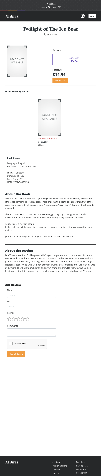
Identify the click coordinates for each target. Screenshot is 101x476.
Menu (92, 16)
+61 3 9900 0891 (50, 4)
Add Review (13, 284)
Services (56, 462)
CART (55, 7)
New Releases (82, 466)
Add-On (55, 473)
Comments (12, 325)
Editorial (56, 469)
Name (10, 290)
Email (9, 301)
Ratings (10, 312)
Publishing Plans (59, 466)
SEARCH (44, 7)
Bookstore (80, 462)
